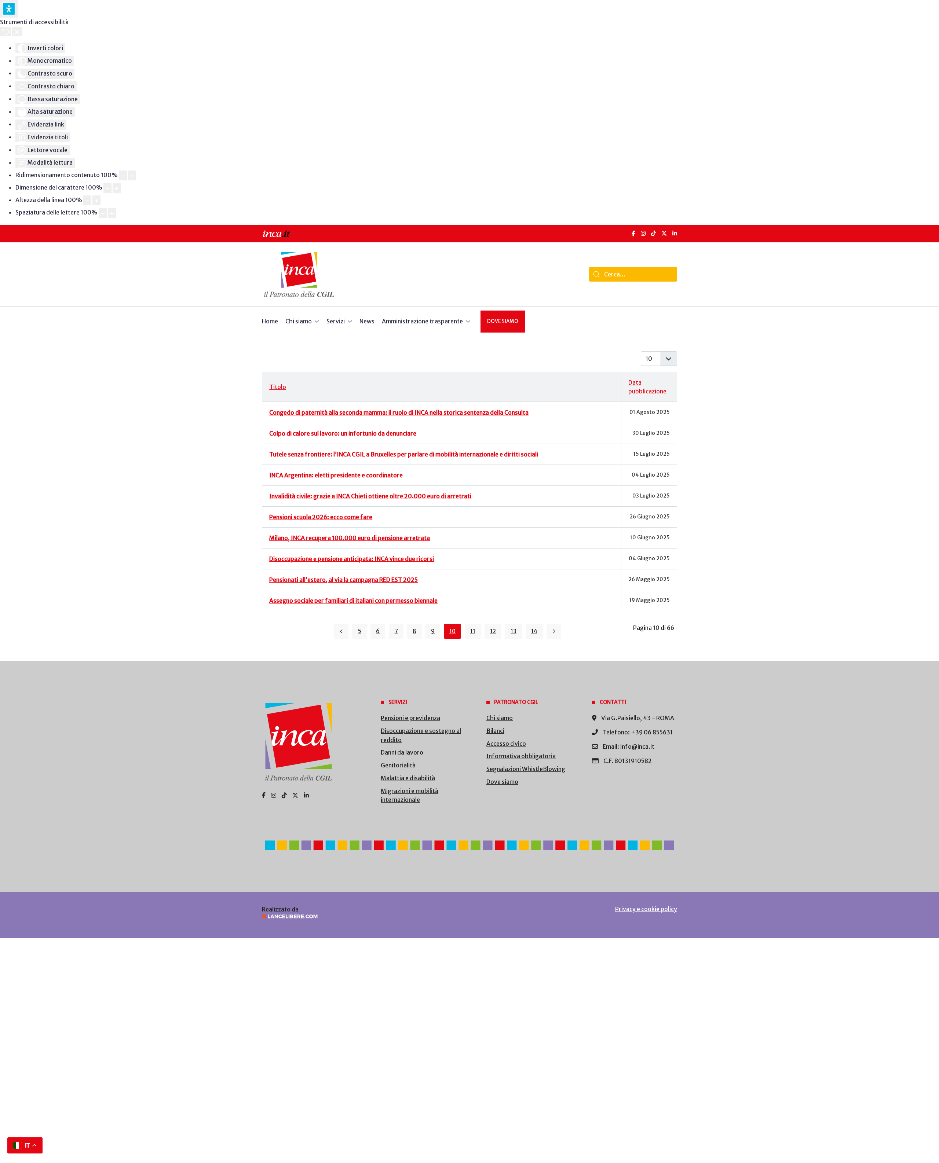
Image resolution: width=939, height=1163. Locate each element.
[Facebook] (633, 233)
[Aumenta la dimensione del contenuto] (132, 175)
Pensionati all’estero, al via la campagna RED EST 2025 (343, 579)
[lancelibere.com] (359, 916)
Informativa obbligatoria (521, 756)
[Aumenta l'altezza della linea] (96, 200)
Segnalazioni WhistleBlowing (525, 769)
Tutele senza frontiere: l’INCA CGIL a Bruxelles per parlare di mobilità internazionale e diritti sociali (403, 454)
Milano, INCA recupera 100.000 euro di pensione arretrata (349, 538)
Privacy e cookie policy (646, 909)
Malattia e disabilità (408, 778)
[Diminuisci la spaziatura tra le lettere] (103, 213)
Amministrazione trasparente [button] (422, 321)
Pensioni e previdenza (410, 718)
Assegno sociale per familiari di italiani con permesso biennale (353, 600)
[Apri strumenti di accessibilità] (9, 9)
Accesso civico (506, 743)
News (366, 321)
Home (270, 321)
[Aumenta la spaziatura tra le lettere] (112, 213)
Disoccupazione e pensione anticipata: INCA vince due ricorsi (351, 558)
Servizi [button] (335, 321)
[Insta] (273, 795)
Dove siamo (502, 321)
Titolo (277, 386)
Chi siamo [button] (298, 321)
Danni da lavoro (402, 752)
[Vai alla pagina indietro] (341, 631)
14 (534, 631)
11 (472, 631)
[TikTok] (653, 233)
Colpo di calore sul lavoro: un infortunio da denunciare (342, 433)
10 (452, 631)
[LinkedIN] (674, 233)
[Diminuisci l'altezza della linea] (87, 200)
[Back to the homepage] (299, 274)
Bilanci (495, 730)
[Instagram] (643, 233)
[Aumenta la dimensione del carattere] (117, 188)
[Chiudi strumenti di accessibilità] (17, 31)
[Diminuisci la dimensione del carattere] (107, 188)
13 (513, 631)
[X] (664, 233)
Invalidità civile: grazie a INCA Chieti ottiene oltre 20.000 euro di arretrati (370, 496)
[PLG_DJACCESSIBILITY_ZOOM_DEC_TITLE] (123, 175)
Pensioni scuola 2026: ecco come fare (320, 517)
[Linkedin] (306, 795)
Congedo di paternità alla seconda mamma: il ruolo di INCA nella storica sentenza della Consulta (399, 412)
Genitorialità (398, 765)
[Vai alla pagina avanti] (554, 631)
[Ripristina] (5, 31)
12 (493, 631)
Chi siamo (499, 718)
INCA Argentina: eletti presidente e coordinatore (336, 475)
